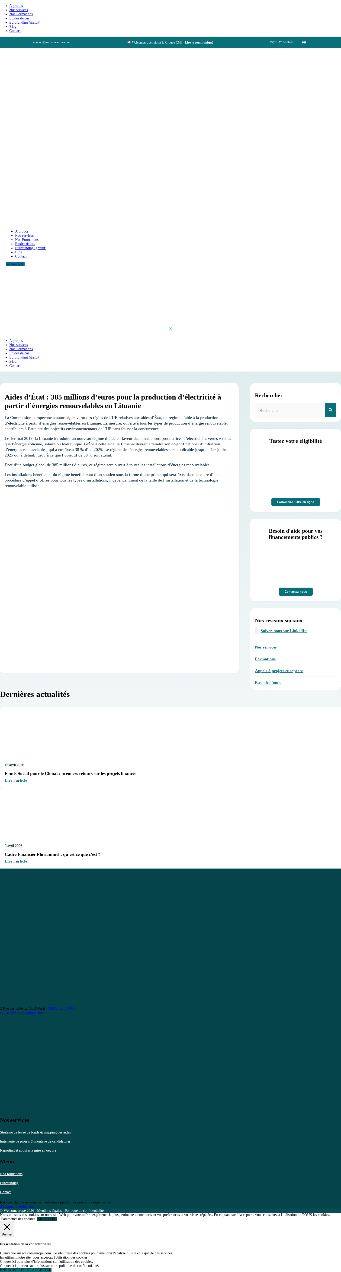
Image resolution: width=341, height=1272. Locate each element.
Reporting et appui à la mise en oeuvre (28, 1150)
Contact (5, 1192)
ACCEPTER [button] (47, 1219)
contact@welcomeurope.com (21, 1012)
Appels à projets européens (279, 670)
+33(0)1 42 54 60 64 (61, 1008)
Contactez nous (296, 591)
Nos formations (11, 1174)
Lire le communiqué (199, 42)
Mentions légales (49, 1210)
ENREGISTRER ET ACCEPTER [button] (25, 1270)
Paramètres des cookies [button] (18, 1219)
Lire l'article (16, 780)
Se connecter (15, 264)
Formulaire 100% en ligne (295, 502)
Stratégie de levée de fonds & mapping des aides (35, 1132)
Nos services (18, 10)
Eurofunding (9, 1183)
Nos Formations (21, 14)
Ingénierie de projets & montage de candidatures (35, 1141)
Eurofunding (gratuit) (24, 22)
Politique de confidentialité (84, 1210)
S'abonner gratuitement (17, 1206)
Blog (12, 26)
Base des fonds (268, 682)
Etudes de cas (19, 18)
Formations (265, 659)
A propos (16, 6)
